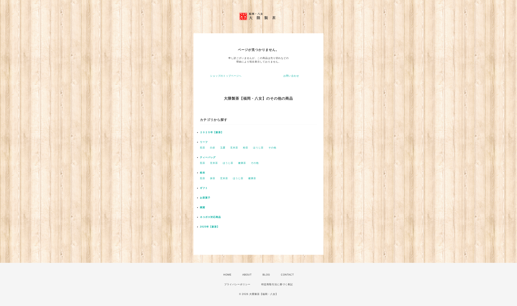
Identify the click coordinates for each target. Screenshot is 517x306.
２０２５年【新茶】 (212, 132)
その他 (272, 147)
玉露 (222, 147)
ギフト (204, 188)
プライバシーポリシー (237, 284)
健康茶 (242, 163)
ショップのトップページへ (226, 75)
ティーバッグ (208, 157)
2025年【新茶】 (210, 226)
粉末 (202, 172)
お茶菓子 (205, 197)
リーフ (204, 142)
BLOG (266, 274)
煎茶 (202, 147)
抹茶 (212, 178)
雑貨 (202, 207)
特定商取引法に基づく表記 (277, 284)
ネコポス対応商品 (210, 217)
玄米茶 (234, 147)
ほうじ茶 (258, 147)
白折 (212, 147)
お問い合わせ (291, 75)
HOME (227, 274)
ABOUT (247, 274)
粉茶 (245, 147)
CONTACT (287, 274)
